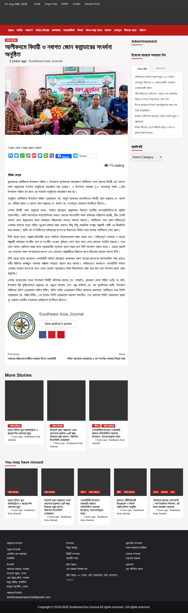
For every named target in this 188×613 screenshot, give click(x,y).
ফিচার (80, 30)
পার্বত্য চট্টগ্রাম (42, 30)
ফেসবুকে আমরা (51, 4)
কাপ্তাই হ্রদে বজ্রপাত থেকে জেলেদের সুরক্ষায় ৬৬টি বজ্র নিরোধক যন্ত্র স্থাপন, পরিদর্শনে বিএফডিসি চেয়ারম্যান (64, 434)
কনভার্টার (76, 4)
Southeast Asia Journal (45, 61)
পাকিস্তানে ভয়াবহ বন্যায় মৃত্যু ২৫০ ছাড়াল (154, 76)
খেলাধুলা (117, 30)
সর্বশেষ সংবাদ (160, 68)
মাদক (172, 492)
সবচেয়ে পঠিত (142, 69)
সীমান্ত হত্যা (130, 30)
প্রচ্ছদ (11, 30)
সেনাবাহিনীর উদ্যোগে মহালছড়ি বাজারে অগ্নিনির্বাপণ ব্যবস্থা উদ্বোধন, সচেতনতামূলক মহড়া (106, 433)
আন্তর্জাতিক (69, 30)
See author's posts (58, 323)
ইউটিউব (65, 4)
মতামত (108, 30)
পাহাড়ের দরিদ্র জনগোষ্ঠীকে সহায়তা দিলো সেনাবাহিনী (32, 356)
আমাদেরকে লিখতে (92, 4)
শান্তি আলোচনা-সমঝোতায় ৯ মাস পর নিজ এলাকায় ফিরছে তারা (96, 356)
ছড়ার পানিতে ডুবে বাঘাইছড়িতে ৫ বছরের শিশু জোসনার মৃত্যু (23, 431)
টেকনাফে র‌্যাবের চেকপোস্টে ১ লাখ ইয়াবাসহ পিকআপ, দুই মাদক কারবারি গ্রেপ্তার (166, 503)
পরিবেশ (142, 30)
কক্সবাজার (56, 30)
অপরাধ (155, 492)
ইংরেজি (37, 4)
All (127, 607)
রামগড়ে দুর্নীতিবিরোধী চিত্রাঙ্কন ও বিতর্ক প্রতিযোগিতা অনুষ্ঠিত (126, 503)
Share (83, 156)
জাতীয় (20, 30)
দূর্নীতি (119, 492)
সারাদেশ (29, 30)
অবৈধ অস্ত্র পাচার (94, 30)
